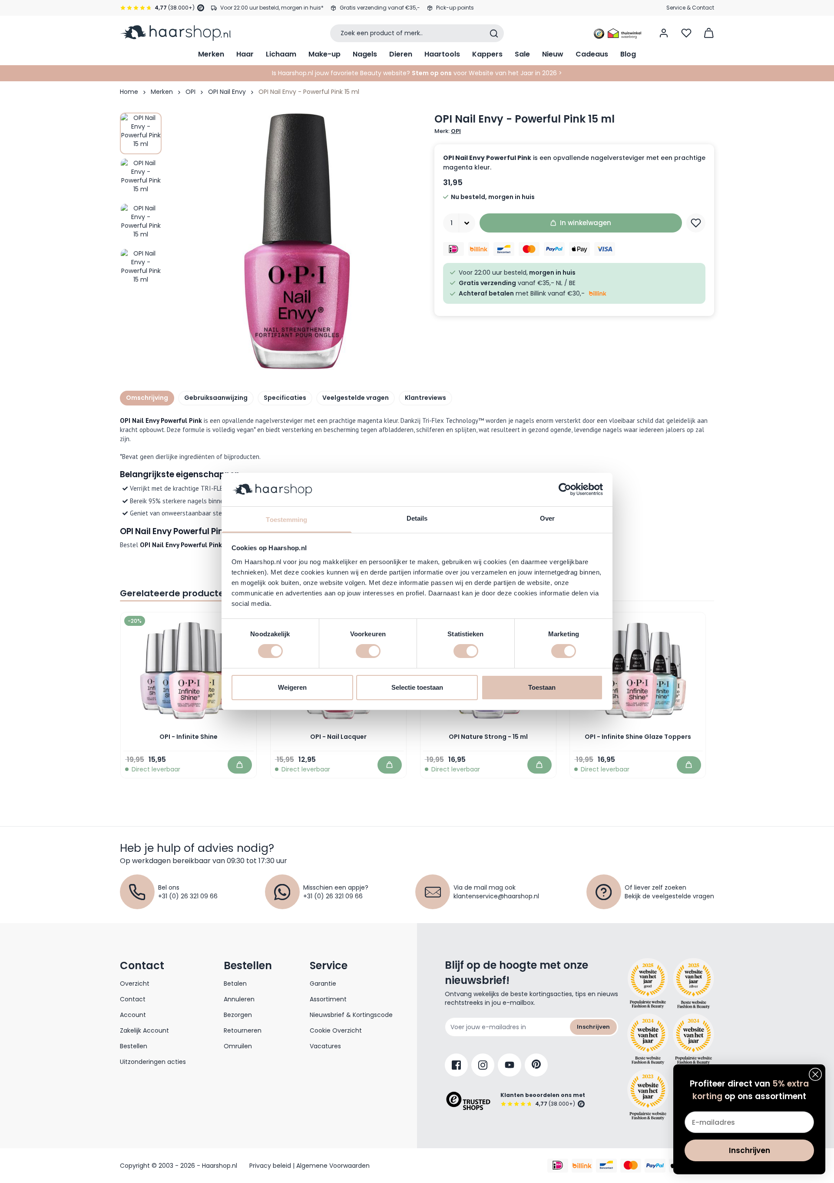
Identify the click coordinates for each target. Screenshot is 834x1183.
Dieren (400, 54)
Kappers (487, 54)
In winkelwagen (585, 222)
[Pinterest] (536, 1065)
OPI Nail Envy (227, 91)
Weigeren (292, 687)
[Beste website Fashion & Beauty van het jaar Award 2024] (648, 1039)
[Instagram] (482, 1065)
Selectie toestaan (417, 687)
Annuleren (239, 999)
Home (129, 91)
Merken (211, 54)
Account (133, 1014)
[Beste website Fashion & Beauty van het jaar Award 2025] (648, 983)
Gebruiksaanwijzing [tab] (216, 397)
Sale (522, 54)
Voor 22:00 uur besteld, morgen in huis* (272, 7)
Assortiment (328, 999)
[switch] (368, 651)
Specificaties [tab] (285, 397)
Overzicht (134, 983)
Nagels (365, 54)
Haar (245, 54)
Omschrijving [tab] (147, 397)
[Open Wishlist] (686, 33)
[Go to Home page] (175, 33)
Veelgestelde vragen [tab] (355, 397)
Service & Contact (690, 7)
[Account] (664, 33)
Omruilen (238, 1046)
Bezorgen (238, 1014)
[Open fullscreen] (297, 241)
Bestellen (133, 1046)
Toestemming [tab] (286, 519)
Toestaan (542, 687)
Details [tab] (417, 518)
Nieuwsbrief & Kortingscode (351, 1014)
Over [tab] (547, 518)
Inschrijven (593, 1027)
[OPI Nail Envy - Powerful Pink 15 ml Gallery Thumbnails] (141, 201)
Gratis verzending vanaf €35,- (380, 7)
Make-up (324, 54)
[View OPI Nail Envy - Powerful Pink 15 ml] (141, 133)
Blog (628, 54)
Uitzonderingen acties (153, 1061)
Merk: (447, 131)
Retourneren (242, 1030)
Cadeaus (592, 54)
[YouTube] (509, 1065)
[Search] (494, 33)
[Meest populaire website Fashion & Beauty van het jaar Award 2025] (693, 983)
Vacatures (325, 1046)
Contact (133, 999)
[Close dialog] (815, 1074)
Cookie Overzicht (336, 1030)
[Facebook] (456, 1065)
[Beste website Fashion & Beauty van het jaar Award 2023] (648, 1094)
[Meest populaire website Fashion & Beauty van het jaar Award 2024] (693, 1039)
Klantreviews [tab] (425, 397)
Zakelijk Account (144, 1030)
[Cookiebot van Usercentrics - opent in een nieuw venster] (565, 489)
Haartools (442, 54)
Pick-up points (455, 7)
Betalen (235, 983)
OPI (190, 91)
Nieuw (552, 54)
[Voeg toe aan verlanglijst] (695, 223)
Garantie (323, 983)
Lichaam (281, 54)
